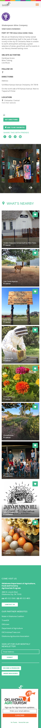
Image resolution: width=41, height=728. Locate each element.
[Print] (20, 136)
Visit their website (9, 103)
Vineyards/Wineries (11, 29)
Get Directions (11, 120)
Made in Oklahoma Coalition (13, 616)
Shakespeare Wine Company (15, 25)
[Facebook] (3, 72)
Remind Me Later (24, 722)
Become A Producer (11, 668)
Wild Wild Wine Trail (23, 33)
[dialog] (19, 708)
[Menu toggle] (37, 5)
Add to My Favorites (16, 127)
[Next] (30, 187)
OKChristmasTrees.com (11, 632)
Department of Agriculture (12, 628)
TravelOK (5, 620)
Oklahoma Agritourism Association (15, 636)
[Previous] (10, 187)
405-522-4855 (24, 598)
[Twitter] (10, 136)
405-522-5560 (10, 598)
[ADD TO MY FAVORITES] (35, 214)
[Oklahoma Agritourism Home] (6, 4)
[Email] (15, 136)
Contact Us (10, 604)
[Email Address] (20, 652)
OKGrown (5, 624)
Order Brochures (10, 673)
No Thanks (14, 722)
